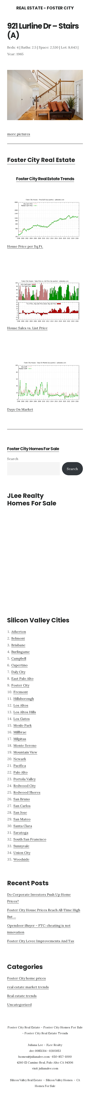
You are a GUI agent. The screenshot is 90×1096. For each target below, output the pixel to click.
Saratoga (20, 832)
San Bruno (21, 799)
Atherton (18, 632)
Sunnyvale (21, 846)
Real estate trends (22, 996)
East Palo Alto (22, 678)
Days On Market (20, 409)
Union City (21, 853)
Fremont (20, 692)
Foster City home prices (26, 978)
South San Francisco (29, 839)
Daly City (18, 672)
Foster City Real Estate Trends (45, 179)
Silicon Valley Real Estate (26, 1080)
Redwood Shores (26, 792)
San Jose (20, 812)
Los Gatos (21, 719)
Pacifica (19, 765)
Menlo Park (22, 725)
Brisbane (18, 645)
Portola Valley (24, 779)
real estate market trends (28, 987)
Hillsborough (23, 698)
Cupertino (19, 665)
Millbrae (19, 732)
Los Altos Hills (24, 712)
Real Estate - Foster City (45, 8)
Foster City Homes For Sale (33, 449)
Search (12, 459)
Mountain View (25, 752)
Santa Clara (22, 826)
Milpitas (19, 739)
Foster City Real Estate (41, 160)
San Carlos (22, 806)
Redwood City (24, 786)
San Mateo (22, 819)
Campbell (18, 658)
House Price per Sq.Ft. (25, 246)
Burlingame (20, 652)
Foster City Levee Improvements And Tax (40, 941)
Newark (19, 759)
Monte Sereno (24, 745)
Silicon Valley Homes (59, 1080)
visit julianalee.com (45, 1068)
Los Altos (20, 705)
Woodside (21, 859)
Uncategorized (19, 1004)
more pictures (18, 134)
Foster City (20, 685)
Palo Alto (20, 772)
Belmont (18, 638)
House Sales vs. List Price (27, 328)
